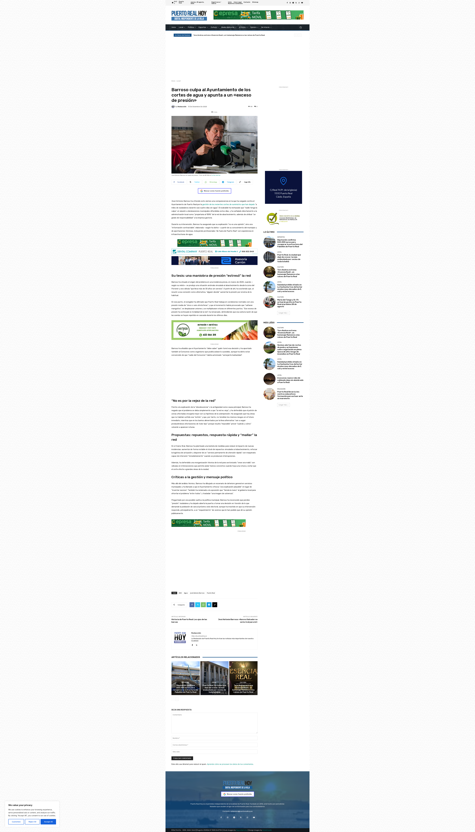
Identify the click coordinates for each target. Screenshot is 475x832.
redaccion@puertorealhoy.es (241, 811)
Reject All (32, 822)
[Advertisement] (237, 58)
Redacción (182, 106)
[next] (299, 35)
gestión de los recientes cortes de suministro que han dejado (228, 204)
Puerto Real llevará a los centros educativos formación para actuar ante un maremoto (290, 395)
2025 (180, 593)
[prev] (295, 35)
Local (178, 81)
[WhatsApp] (299, 2)
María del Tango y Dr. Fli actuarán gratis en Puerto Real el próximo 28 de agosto (289, 303)
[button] (301, 27)
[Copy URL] (214, 604)
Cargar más (283, 313)
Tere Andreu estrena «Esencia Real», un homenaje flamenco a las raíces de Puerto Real (243, 688)
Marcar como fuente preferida (216, 191)
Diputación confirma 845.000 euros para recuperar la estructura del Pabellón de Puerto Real (185, 688)
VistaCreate (267, 830)
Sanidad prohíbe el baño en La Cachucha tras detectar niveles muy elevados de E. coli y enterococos (289, 288)
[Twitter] (296, 2)
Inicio (173, 81)
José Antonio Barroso (197, 593)
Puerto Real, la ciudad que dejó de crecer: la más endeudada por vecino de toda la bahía (230, 35)
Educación (281, 389)
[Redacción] (173, 106)
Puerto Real (211, 593)
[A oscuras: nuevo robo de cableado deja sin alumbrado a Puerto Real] (269, 379)
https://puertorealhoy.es (199, 636)
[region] (32, 814)
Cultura (243, 682)
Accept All (48, 822)
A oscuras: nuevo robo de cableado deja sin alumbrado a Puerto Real (290, 380)
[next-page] (176, 699)
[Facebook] (287, 2)
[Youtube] (302, 2)
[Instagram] (290, 2)
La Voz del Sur (215, 175)
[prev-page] (173, 699)
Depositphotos (241, 830)
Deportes (185, 682)
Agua (186, 593)
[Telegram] (293, 2)
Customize (16, 822)
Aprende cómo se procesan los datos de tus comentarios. (230, 764)
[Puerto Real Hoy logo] (237, 784)
